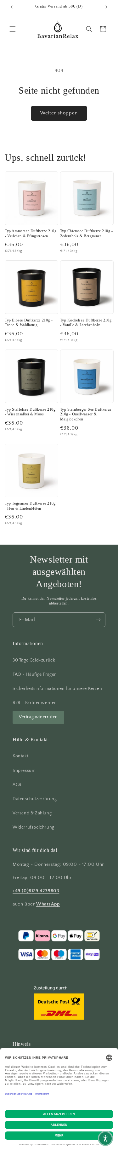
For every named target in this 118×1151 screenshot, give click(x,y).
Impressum (24, 770)
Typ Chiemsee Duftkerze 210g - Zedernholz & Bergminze (86, 233)
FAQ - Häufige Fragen (35, 674)
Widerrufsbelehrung (33, 827)
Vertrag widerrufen (38, 717)
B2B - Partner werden (35, 702)
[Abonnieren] (98, 619)
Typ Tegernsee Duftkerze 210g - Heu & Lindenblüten (30, 506)
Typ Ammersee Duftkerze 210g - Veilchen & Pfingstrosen (30, 233)
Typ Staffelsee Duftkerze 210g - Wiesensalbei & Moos (30, 412)
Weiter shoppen (59, 113)
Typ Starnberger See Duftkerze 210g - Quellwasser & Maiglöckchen (85, 414)
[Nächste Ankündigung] (106, 7)
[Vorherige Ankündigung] (12, 7)
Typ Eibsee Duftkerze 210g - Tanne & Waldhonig (29, 322)
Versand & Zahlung (32, 813)
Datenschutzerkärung (35, 798)
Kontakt (20, 756)
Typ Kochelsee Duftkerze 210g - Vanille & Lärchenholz (86, 322)
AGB (17, 784)
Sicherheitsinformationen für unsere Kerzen (57, 688)
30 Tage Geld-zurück (34, 660)
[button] (13, 29)
